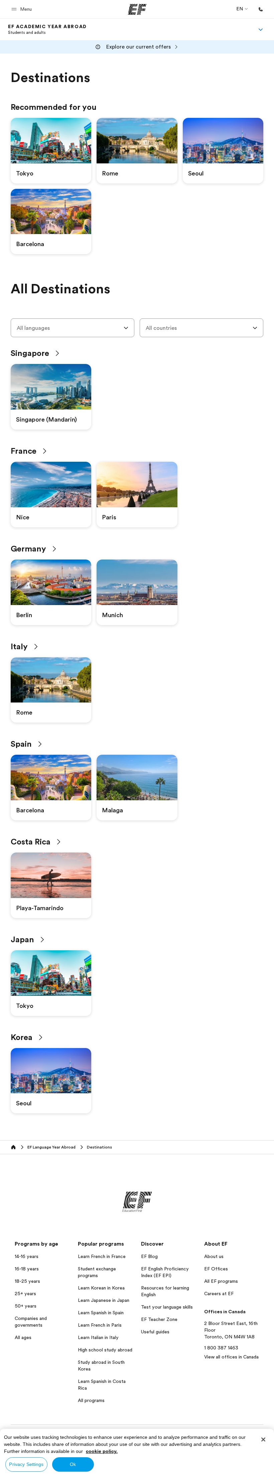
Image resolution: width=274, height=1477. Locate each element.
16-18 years (27, 1268)
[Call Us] (260, 9)
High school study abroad (105, 1349)
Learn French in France (102, 1256)
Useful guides (155, 1331)
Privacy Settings (26, 1464)
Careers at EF (219, 1293)
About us (214, 1256)
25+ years (25, 1293)
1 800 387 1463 (221, 1347)
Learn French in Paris (100, 1325)
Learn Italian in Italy (98, 1337)
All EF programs (221, 1281)
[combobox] (72, 327)
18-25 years (27, 1281)
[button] (22, 9)
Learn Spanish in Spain (101, 1312)
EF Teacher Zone (159, 1319)
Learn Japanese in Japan (103, 1300)
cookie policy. (102, 1451)
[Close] (263, 1439)
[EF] (137, 9)
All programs (91, 1400)
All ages (23, 1337)
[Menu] (260, 29)
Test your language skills (167, 1307)
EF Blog (149, 1256)
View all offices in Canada (231, 1356)
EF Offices (216, 1268)
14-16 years (26, 1256)
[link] (47, 29)
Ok (73, 1464)
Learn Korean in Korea (101, 1287)
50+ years (25, 1306)
